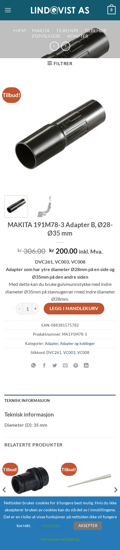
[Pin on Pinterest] (76, 366)
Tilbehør (67, 30)
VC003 (69, 352)
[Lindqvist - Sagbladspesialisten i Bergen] (60, 10)
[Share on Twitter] (54, 366)
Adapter (77, 36)
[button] (7, 10)
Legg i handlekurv (74, 308)
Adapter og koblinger (77, 343)
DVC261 (53, 352)
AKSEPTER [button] (87, 525)
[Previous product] (65, 46)
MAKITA (41, 30)
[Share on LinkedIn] (86, 366)
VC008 (83, 352)
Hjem (19, 30)
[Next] (106, 134)
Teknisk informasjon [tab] (27, 400)
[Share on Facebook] (44, 366)
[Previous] (14, 134)
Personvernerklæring (60, 539)
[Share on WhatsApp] (33, 366)
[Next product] (54, 46)
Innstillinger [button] (51, 525)
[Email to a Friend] (65, 366)
